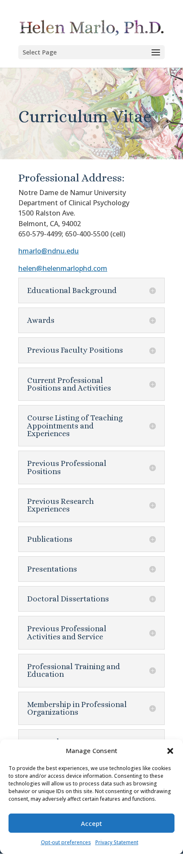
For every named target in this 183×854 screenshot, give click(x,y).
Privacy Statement (116, 842)
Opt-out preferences (66, 842)
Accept (91, 823)
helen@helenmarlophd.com (62, 268)
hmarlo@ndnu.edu (48, 251)
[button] (170, 751)
